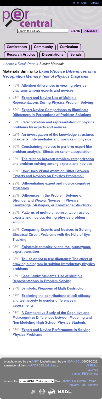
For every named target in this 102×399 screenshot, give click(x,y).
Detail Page (26, 64)
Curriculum (69, 47)
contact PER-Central (85, 373)
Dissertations (52, 54)
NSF (69, 361)
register (94, 2)
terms (92, 380)
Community (43, 47)
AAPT (34, 361)
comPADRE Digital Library (41, 365)
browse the (11, 381)
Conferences (17, 47)
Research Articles (21, 54)
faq (84, 384)
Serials (76, 54)
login (84, 2)
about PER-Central (74, 380)
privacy (74, 384)
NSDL (77, 361)
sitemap (93, 384)
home (75, 2)
